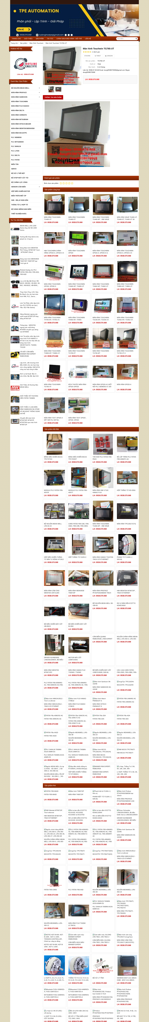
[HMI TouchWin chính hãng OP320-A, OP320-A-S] (54, 238)
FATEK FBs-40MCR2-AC (52, 749)
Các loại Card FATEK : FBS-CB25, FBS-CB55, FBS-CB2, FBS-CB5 (127, 693)
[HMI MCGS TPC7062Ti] (127, 778)
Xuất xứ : (93, 64)
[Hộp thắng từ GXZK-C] (78, 544)
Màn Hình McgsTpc (19, 133)
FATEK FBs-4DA (122, 749)
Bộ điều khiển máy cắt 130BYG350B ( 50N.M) (102, 692)
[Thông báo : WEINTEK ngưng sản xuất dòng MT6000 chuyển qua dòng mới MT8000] (15, 332)
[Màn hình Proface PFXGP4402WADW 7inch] (103, 578)
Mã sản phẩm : (91, 61)
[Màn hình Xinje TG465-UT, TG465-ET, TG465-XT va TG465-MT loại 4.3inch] (127, 204)
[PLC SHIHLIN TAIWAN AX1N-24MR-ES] (78, 779)
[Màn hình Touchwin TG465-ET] (78, 204)
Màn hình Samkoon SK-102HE (102, 705)
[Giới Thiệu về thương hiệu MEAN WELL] (15, 392)
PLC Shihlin (16, 146)
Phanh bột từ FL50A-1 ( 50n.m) (102, 826)
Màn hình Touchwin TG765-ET (76, 352)
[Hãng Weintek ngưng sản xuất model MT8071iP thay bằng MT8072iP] (15, 321)
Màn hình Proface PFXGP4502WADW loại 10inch (125, 830)
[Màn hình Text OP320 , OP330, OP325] (78, 405)
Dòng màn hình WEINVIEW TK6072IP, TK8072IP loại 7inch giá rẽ (29, 261)
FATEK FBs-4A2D (50, 764)
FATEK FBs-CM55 (50, 918)
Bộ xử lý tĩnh (98, 1006)
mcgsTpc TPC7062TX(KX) (102, 883)
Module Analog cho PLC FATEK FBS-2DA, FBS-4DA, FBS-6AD (29, 272)
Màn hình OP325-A (124, 384)
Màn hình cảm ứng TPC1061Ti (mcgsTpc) (125, 970)
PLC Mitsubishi (17, 142)
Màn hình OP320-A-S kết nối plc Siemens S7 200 (102, 385)
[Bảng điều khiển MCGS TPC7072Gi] (54, 444)
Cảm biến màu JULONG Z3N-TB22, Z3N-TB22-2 (101, 970)
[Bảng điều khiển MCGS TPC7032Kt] (78, 444)
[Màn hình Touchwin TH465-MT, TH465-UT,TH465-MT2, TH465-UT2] (78, 304)
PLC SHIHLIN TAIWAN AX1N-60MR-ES (103, 936)
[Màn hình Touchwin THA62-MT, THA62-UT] (103, 271)
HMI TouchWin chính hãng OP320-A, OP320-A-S (54, 252)
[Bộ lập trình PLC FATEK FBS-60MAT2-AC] (127, 444)
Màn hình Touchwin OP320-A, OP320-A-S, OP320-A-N (101, 253)
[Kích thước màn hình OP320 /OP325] (78, 371)
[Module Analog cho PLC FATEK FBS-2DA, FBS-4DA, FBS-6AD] (15, 277)
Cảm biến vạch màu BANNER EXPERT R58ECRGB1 (76, 973)
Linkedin (109, 56)
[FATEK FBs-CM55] (54, 905)
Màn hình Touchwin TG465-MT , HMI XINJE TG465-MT (101, 219)
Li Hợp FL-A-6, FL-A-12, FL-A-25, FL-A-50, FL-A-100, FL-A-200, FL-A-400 (54, 1009)
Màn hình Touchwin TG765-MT (101, 352)
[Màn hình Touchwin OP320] (78, 238)
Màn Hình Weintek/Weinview (22, 128)
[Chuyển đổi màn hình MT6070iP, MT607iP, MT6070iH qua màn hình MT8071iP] (15, 425)
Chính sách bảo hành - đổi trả (69, 39)
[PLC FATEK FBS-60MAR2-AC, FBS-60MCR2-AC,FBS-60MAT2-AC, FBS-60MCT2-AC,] (54, 711)
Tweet (98, 56)
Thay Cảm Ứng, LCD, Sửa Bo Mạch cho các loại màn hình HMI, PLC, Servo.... (29, 294)
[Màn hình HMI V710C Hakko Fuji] (103, 477)
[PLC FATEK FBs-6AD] (78, 905)
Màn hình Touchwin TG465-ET (76, 218)
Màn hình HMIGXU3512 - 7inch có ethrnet (53, 738)
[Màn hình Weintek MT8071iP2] (54, 678)
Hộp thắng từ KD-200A (126, 490)
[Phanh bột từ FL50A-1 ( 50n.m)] (103, 821)
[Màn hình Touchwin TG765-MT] (103, 338)
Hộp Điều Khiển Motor (20, 191)
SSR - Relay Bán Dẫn (19, 200)
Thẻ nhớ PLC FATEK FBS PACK (102, 458)
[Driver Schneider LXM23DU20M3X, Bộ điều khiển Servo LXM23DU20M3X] (54, 644)
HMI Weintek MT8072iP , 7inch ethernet (126, 592)
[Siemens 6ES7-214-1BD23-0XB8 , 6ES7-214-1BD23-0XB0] (127, 993)
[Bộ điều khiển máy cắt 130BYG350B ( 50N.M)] (103, 678)
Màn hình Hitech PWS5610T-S (99, 738)
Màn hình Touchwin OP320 (76, 252)
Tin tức (50, 39)
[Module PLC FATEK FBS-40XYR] (54, 477)
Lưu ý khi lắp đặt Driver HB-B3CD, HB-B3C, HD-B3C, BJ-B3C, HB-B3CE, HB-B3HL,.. (30, 283)
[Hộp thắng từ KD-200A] (127, 477)
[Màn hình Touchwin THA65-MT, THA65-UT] (78, 271)
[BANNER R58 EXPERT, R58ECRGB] (103, 796)
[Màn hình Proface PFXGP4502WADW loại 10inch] (127, 822)
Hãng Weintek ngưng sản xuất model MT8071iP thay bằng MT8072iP (29, 316)
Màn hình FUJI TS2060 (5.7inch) (77, 953)
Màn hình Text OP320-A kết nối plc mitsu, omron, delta (53, 420)
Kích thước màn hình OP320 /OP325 (77, 385)
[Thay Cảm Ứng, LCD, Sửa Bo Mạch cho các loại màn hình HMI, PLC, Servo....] (15, 299)
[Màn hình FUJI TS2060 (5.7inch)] (78, 939)
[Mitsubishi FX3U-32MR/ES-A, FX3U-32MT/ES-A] (54, 1019)
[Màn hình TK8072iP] (78, 820)
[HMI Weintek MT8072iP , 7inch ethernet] (127, 578)
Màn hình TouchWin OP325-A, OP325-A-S (125, 252)
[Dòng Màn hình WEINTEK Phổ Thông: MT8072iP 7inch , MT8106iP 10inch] (15, 255)
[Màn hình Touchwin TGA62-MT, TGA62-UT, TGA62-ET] (127, 304)
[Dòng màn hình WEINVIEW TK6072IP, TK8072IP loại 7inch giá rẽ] (15, 266)
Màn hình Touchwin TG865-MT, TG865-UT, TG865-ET (52, 353)
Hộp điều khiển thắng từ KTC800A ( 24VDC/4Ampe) (77, 803)
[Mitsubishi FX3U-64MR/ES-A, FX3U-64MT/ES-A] (78, 1019)
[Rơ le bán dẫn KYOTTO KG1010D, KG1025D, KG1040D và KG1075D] (78, 841)
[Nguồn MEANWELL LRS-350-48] (78, 762)
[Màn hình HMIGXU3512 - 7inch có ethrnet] (127, 880)
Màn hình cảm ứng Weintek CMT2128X (51, 592)
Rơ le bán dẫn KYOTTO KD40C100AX (102, 845)
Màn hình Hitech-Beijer (21, 124)
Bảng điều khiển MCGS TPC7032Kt (77, 458)
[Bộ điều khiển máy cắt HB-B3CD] (54, 611)
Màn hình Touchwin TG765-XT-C (125, 352)
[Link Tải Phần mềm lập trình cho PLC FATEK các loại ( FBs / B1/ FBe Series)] (15, 310)
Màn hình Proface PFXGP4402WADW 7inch (102, 592)
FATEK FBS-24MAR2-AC (125, 737)
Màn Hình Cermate (19, 115)
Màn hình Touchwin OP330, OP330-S (52, 285)
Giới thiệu (28, 39)
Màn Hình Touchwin (19, 101)
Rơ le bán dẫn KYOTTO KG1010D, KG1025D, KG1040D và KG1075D (77, 849)
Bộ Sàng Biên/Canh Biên (21, 209)
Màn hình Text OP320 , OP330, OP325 (77, 419)
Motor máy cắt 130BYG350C (74, 659)
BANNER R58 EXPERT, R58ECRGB (101, 802)
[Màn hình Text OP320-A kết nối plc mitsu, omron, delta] (54, 405)
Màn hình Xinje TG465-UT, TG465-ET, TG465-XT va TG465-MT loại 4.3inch (127, 219)
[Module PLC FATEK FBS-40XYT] (78, 477)
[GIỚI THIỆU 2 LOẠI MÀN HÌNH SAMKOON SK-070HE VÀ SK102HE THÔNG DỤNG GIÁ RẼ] (15, 414)
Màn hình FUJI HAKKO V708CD (76, 738)
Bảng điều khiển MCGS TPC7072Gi (53, 458)
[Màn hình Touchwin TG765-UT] (62, 66)
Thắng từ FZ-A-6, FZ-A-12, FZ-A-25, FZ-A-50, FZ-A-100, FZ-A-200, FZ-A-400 (78, 1009)
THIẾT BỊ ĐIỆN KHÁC (19, 214)
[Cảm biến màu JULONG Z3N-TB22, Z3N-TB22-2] (103, 964)
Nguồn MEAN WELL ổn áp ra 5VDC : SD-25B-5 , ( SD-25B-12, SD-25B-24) (54, 805)
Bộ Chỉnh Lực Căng (19, 182)
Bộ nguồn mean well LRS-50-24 (53, 525)
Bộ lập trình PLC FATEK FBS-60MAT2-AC (126, 458)
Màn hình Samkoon (19, 97)
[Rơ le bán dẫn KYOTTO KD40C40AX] (127, 611)
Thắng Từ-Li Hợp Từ (19, 205)
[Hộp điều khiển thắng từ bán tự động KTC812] (54, 544)
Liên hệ (88, 39)
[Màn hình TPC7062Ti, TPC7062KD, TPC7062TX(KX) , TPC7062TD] (127, 933)
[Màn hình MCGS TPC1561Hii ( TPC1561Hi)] (103, 779)
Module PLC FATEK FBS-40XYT (77, 491)
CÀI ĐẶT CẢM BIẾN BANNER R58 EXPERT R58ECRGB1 (28, 354)
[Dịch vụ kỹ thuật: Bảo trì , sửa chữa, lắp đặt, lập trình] (15, 381)
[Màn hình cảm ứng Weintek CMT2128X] (54, 578)
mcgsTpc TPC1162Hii (125, 703)
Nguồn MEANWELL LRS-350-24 (102, 768)
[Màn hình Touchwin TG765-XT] (54, 371)
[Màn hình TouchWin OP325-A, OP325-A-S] (127, 238)
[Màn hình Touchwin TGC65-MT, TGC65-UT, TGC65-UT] (103, 304)
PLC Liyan (15, 151)
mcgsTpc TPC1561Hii (52, 883)
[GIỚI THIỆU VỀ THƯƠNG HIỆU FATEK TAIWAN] (15, 403)
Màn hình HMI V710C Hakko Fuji (101, 491)
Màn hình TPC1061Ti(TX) (126, 524)
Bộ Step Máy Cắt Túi (19, 178)
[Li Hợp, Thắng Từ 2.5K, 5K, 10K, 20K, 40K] (127, 796)
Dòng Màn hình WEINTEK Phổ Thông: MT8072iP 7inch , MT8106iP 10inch (30, 250)
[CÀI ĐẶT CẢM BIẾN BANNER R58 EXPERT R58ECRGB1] (15, 359)
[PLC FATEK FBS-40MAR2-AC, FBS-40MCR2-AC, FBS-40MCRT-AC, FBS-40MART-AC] (78, 711)
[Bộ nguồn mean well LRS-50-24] (54, 511)
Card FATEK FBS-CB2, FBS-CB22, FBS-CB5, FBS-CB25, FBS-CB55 (78, 526)
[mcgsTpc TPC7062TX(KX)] (103, 879)
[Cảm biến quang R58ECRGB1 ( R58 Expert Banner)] (103, 644)
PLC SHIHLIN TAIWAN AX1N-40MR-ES (54, 785)
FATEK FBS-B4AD (50, 823)
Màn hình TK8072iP (75, 823)
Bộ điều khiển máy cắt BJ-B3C (77, 625)
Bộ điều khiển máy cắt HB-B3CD (53, 625)
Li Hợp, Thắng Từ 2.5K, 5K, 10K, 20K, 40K (127, 802)
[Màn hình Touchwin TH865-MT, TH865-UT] (127, 271)
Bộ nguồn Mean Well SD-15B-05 (103, 625)
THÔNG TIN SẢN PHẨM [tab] (53, 97)
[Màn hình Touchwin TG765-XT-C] (127, 338)
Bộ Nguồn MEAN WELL (20, 88)
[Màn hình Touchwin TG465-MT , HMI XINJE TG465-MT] (103, 204)
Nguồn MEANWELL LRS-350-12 (126, 768)
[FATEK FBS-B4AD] (54, 820)
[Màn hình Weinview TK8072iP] (78, 578)
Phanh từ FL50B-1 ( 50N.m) (124, 558)
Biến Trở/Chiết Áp (18, 196)
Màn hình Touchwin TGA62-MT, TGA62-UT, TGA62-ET (125, 320)
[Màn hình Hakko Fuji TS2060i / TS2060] (78, 678)
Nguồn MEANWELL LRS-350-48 (77, 768)
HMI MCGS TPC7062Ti (125, 781)
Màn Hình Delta (17, 110)
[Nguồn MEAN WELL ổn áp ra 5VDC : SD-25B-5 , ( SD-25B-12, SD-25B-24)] (54, 797)
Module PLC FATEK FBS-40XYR (53, 491)
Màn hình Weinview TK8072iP (76, 592)
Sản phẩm (40, 39)
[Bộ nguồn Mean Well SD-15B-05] (103, 611)
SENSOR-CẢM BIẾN (18, 187)
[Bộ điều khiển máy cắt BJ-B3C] (78, 611)
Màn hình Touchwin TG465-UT (52, 218)
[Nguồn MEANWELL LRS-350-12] (127, 762)
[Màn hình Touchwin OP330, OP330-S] (54, 271)
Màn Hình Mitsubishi (19, 119)
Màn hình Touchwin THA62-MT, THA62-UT (101, 285)
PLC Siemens (16, 137)
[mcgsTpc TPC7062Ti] (78, 879)
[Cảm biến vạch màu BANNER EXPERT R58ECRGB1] (78, 965)
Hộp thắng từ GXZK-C (77, 557)
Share (87, 56)
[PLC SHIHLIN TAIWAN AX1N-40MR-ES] (54, 779)
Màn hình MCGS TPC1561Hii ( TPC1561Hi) (102, 785)
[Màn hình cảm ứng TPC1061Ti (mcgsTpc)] (127, 964)
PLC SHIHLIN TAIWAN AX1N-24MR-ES (78, 785)
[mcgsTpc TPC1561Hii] (54, 879)
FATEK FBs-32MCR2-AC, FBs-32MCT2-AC (77, 751)
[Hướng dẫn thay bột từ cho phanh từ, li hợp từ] (15, 244)
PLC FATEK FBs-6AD (75, 918)
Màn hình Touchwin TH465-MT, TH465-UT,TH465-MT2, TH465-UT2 (78, 320)
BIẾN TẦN (14, 164)
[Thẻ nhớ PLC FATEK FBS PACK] (103, 444)
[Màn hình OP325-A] (127, 371)
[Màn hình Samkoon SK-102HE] (127, 859)
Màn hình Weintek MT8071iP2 (51, 692)
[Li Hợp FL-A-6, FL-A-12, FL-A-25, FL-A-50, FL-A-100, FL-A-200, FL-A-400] (54, 993)
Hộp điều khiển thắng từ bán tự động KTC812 (54, 558)
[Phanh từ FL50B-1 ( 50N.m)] (127, 544)
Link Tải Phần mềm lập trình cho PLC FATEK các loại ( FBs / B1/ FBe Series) (29, 305)
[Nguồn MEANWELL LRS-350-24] (103, 762)
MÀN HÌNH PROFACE (19, 92)
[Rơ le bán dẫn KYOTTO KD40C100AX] (103, 840)
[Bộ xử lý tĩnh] (103, 993)
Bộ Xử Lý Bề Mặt (18, 173)
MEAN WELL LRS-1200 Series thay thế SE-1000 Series (28, 228)
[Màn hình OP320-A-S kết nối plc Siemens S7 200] (103, 371)
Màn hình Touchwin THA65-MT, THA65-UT (76, 285)
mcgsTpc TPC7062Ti (76, 883)
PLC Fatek (15, 160)
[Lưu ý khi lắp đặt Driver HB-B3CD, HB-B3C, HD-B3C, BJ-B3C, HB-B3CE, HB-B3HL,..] (15, 288)
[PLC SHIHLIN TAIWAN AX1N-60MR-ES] (103, 931)
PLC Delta (15, 155)
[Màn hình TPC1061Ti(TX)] (127, 511)
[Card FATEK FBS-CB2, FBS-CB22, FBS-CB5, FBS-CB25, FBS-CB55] (78, 511)
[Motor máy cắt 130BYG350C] (78, 644)
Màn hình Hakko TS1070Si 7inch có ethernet (103, 558)
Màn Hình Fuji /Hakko (20, 106)
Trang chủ (16, 39)
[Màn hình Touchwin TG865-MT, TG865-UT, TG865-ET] (54, 338)
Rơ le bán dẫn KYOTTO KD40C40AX (126, 625)
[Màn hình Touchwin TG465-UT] (54, 204)
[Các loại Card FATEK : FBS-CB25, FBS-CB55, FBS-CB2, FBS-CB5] (127, 678)
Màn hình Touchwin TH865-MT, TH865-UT (125, 285)
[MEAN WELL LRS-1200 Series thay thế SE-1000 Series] (15, 233)
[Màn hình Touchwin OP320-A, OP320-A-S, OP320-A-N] (103, 238)
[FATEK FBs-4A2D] (54, 761)
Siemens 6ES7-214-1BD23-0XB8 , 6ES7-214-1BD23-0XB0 (127, 1009)
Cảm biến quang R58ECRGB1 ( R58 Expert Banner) (102, 660)
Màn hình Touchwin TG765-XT (52, 385)
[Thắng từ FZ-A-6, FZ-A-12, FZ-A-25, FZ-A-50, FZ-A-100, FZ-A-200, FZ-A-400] (78, 993)
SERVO (13, 169)
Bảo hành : (92, 67)
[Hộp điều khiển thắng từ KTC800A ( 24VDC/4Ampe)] (78, 796)
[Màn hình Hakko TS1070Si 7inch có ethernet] (103, 544)
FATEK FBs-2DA (98, 749)
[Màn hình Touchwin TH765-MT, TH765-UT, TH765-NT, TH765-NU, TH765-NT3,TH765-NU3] (54, 304)
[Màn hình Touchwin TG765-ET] (78, 338)
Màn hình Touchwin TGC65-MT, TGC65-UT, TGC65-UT (101, 320)
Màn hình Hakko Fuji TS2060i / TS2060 (76, 692)
